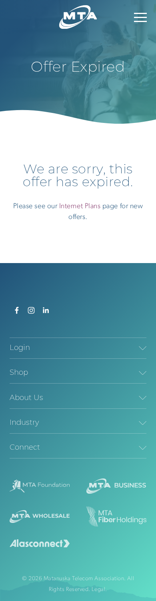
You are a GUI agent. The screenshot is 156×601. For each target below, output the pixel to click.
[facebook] (17, 310)
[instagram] (31, 310)
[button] (140, 17)
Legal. (99, 590)
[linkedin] (45, 310)
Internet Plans (80, 206)
